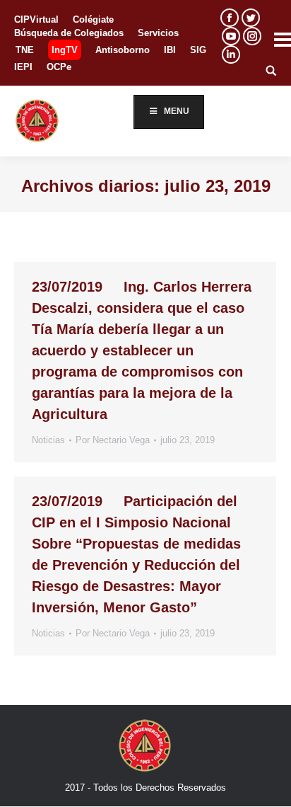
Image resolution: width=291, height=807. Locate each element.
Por (113, 440)
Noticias (48, 440)
